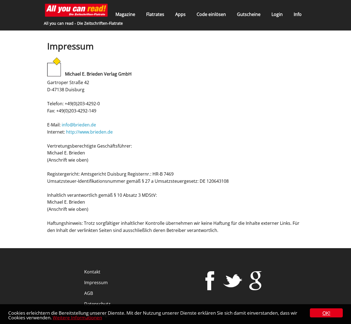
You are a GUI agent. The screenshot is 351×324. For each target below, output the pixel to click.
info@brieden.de (79, 125)
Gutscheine (249, 14)
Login (277, 14)
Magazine (125, 14)
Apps (180, 14)
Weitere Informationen (77, 317)
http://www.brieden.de (89, 132)
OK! (326, 312)
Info (298, 14)
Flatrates (155, 14)
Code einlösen (211, 14)
